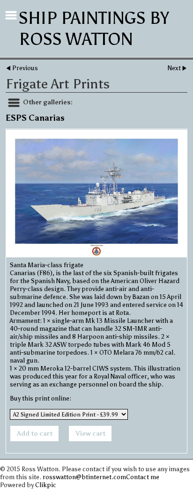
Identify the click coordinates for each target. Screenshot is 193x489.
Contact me (142, 477)
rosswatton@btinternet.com (84, 477)
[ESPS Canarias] (96, 193)
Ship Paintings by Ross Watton (94, 28)
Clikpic (45, 485)
